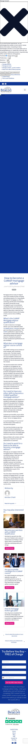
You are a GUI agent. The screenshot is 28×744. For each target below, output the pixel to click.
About (14, 733)
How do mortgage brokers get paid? (12, 610)
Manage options (6, 64)
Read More (9, 548)
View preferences (14, 72)
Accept (2, 72)
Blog (14, 734)
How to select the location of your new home (14, 634)
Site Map (14, 740)
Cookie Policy (6, 76)
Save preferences (5, 74)
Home (14, 731)
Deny (7, 72)
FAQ (14, 736)
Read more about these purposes (11, 69)
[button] (14, 22)
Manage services (6, 66)
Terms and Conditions (8, 78)
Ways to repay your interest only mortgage (13, 641)
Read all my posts (9, 503)
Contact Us (14, 738)
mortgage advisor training (10, 328)
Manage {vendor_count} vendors (11, 67)
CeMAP (5, 331)
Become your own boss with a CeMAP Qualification (13, 532)
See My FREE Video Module (14, 682)
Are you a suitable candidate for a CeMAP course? (13, 571)
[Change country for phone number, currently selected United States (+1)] (3, 677)
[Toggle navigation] (25, 89)
